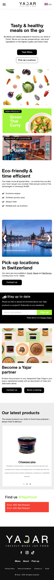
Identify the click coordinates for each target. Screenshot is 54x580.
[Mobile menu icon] (5, 4)
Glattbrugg (46, 273)
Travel (47, 568)
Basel (35, 273)
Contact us (38, 568)
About (26, 561)
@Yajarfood (27, 497)
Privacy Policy (46, 318)
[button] (23, 484)
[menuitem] (47, 4)
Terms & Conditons (24, 568)
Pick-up (35, 561)
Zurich (29, 273)
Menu (17, 561)
